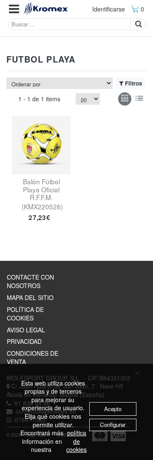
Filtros (133, 83)
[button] (14, 9)
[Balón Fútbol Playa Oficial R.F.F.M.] (41, 145)
